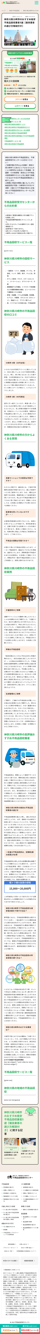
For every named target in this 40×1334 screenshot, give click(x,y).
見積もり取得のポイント (30, 1193)
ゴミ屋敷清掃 (25, 1184)
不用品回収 (5, 1184)
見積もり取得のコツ (9, 1190)
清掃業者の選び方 (28, 1187)
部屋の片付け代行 (8, 1223)
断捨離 (5, 1229)
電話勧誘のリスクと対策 (10, 1196)
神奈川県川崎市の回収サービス (14, 124)
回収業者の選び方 (8, 1187)
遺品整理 (24, 1214)
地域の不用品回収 (14, 10)
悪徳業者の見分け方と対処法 (11, 1200)
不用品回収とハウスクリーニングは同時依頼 (11, 1233)
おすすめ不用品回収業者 (11, 1148)
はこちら (9, 1330)
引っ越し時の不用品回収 (10, 1209)
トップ (3, 10)
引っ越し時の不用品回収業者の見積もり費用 (11, 1218)
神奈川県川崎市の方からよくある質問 (17, 130)
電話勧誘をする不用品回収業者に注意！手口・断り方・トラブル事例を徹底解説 (11, 1153)
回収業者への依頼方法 (9, 1193)
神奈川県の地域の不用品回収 (14, 144)
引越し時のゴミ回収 (8, 1206)
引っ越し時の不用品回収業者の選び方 (11, 1213)
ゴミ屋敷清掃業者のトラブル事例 (30, 1200)
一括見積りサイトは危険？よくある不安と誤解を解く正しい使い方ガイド (28, 1152)
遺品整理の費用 (27, 1222)
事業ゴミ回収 (25, 1206)
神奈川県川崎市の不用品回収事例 (15, 133)
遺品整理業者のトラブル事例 (30, 1228)
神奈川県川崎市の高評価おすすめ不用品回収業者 (19, 137)
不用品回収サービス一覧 (12, 121)
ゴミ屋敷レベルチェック (30, 1196)
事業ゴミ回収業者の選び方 (30, 1209)
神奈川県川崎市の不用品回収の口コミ (17, 127)
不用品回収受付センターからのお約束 (17, 119)
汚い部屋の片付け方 (9, 1226)
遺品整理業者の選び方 (29, 1225)
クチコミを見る (22, 85)
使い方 (24, 1148)
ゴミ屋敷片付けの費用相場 (30, 1190)
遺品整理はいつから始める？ (30, 1218)
